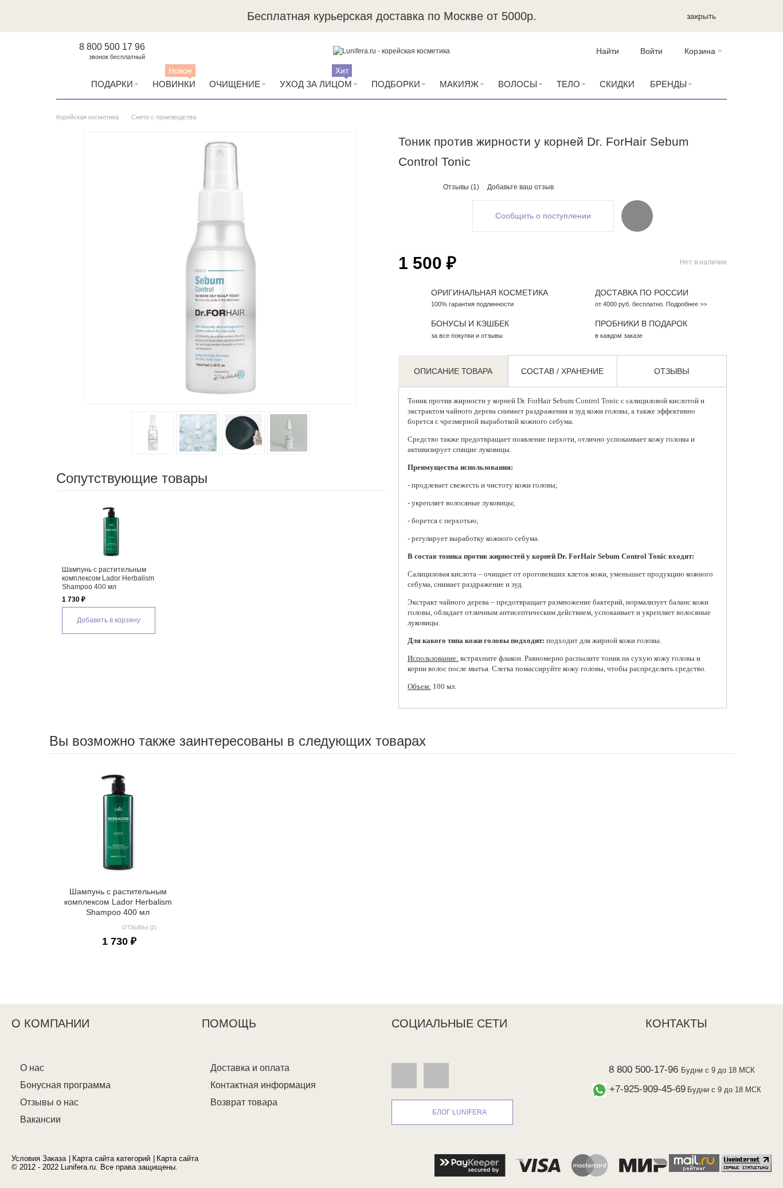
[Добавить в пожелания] (637, 216)
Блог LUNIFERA (459, 1112)
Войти (651, 51)
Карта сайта (177, 1158)
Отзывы (671, 371)
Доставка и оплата (249, 1068)
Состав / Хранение (562, 371)
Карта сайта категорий (111, 1158)
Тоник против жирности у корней (461, 400)
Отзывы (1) (461, 187)
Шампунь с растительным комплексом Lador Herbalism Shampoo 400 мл (108, 578)
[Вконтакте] (404, 1076)
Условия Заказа (38, 1158)
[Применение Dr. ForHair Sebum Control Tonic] (243, 432)
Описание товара (453, 371)
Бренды (668, 84)
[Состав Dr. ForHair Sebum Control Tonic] (198, 432)
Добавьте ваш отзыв (520, 187)
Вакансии (40, 1119)
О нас (32, 1068)
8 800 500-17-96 (643, 1069)
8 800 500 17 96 (112, 47)
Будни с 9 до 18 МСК (718, 1070)
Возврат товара (243, 1102)
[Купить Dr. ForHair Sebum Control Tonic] (152, 432)
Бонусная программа (65, 1085)
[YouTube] (436, 1076)
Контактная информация (263, 1085)
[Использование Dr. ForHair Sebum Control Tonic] (288, 432)
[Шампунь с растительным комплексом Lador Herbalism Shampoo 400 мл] (111, 531)
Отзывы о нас (49, 1102)
